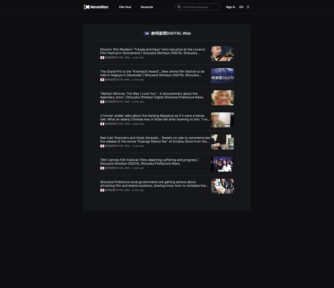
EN (241, 7)
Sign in (230, 7)
